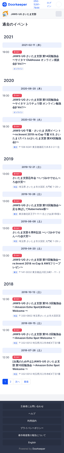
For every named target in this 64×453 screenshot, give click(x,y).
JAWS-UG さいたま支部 (23, 14)
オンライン (18, 69)
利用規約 (32, 420)
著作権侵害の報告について (32, 435)
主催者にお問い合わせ (32, 406)
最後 (26, 381)
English (32, 442)
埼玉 (15, 187)
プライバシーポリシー (32, 428)
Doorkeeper (38, 448)
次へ (17, 381)
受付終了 (17, 52)
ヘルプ (32, 413)
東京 (15, 147)
